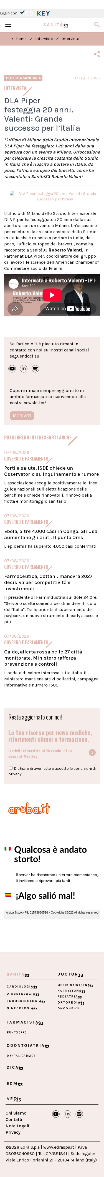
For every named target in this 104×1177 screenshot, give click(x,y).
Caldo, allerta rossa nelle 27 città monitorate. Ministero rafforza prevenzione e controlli (43, 658)
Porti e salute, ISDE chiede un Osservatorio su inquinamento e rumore (51, 471)
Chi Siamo (16, 1113)
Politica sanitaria (23, 78)
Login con (9, 13)
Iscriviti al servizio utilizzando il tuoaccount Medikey (40, 753)
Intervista (70, 38)
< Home (19, 38)
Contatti (14, 1119)
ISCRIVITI (22, 415)
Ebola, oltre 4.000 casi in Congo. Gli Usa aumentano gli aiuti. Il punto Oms (50, 534)
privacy (15, 774)
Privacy (13, 1132)
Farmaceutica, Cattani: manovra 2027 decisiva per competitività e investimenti (48, 582)
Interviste (44, 38)
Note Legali (17, 1125)
